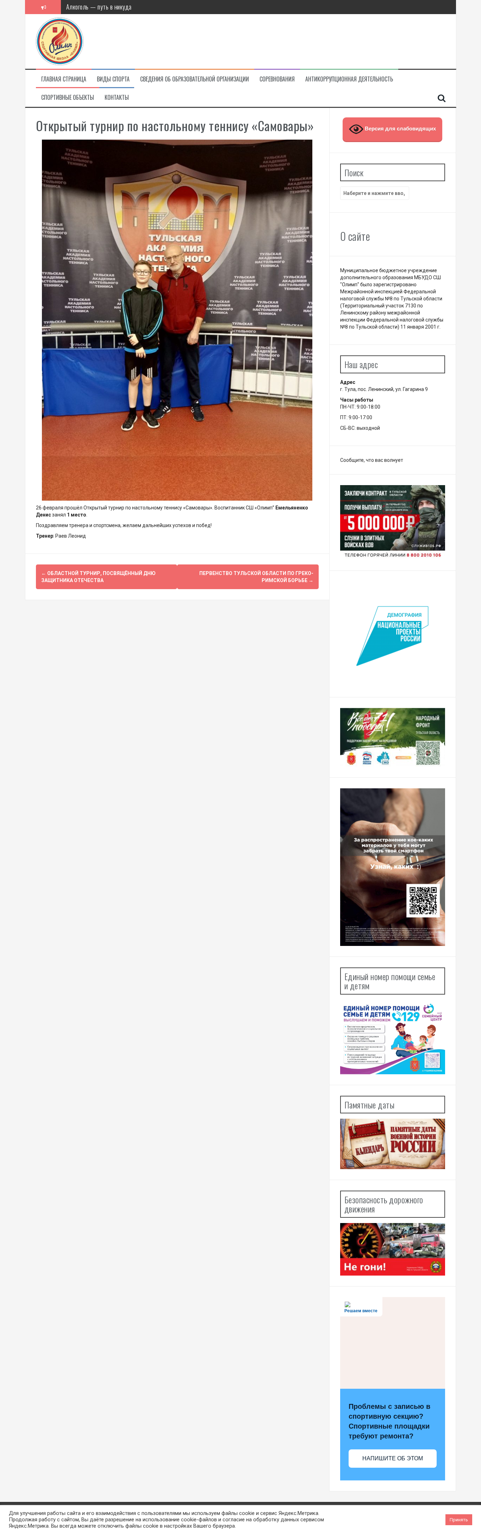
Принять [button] (459, 1519)
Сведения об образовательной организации (194, 79)
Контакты (117, 97)
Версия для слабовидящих (399, 129)
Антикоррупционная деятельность (349, 79)
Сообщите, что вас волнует (371, 460)
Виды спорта (113, 79)
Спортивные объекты (67, 97)
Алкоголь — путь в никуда (99, 6)
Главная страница (63, 79)
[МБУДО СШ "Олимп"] (59, 41)
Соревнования (277, 79)
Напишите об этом (392, 1458)
